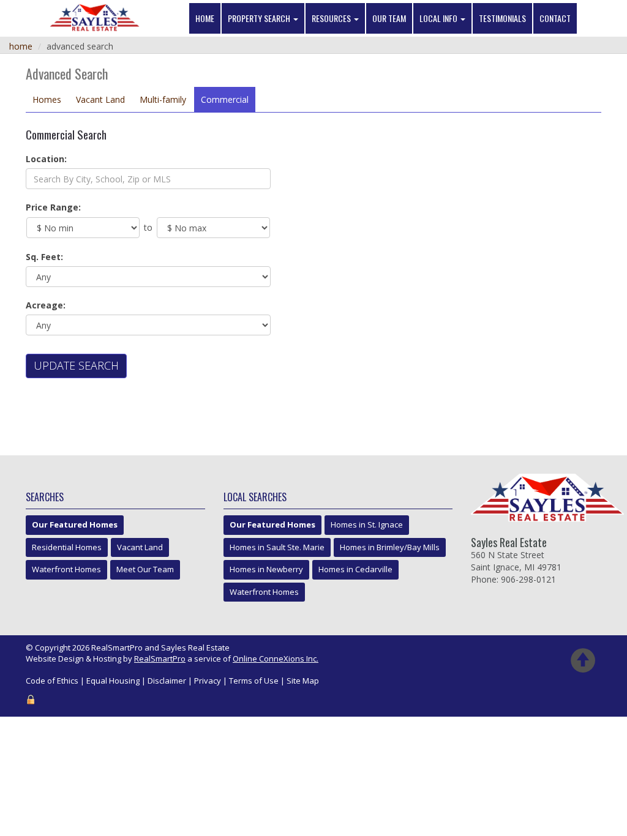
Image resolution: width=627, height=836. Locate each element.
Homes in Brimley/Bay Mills (390, 547)
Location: (46, 159)
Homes (46, 99)
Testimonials (502, 18)
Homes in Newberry (266, 569)
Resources (332, 18)
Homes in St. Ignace (367, 524)
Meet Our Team (145, 569)
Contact (555, 18)
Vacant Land (140, 547)
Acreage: (46, 305)
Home (204, 18)
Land (100, 99)
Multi (163, 99)
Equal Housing (113, 680)
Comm (225, 99)
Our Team (389, 18)
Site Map (303, 680)
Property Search (260, 18)
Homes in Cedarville (355, 569)
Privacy (207, 680)
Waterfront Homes (66, 569)
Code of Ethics (52, 680)
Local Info (439, 18)
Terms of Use (254, 680)
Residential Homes (67, 547)
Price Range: (53, 207)
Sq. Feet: (44, 257)
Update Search (76, 365)
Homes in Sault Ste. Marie (277, 547)
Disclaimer (167, 680)
